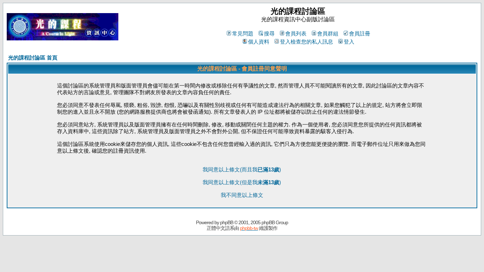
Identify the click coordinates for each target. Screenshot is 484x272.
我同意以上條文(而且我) (242, 169)
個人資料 (258, 42)
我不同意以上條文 (242, 195)
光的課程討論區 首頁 (32, 58)
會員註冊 (359, 33)
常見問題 (242, 33)
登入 (349, 42)
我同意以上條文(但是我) (242, 182)
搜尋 (269, 33)
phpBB (226, 222)
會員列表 (295, 33)
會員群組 (327, 33)
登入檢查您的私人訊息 (306, 42)
